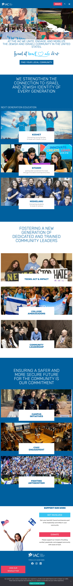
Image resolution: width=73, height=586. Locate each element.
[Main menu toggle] (69, 4)
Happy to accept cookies (37, 583)
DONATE (58, 4)
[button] (65, 4)
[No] (71, 581)
